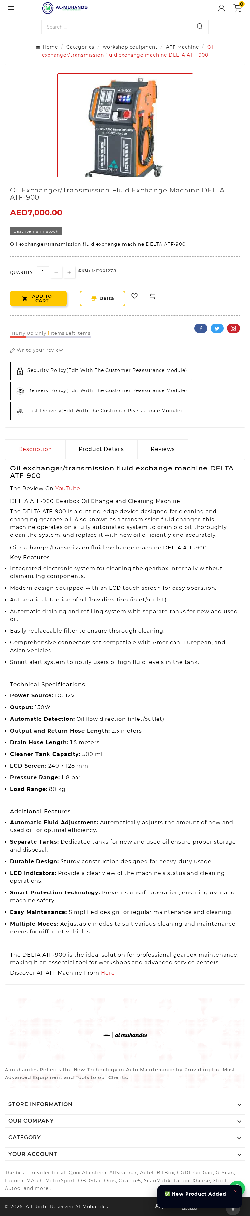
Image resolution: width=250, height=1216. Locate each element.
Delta (108, 298)
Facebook (200, 328)
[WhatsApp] (237, 1188)
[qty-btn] (69, 272)
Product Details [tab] (101, 449)
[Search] (200, 26)
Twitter (217, 328)
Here (108, 973)
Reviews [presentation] (163, 449)
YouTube (67, 488)
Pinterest (233, 328)
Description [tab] (35, 449)
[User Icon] (225, 8)
